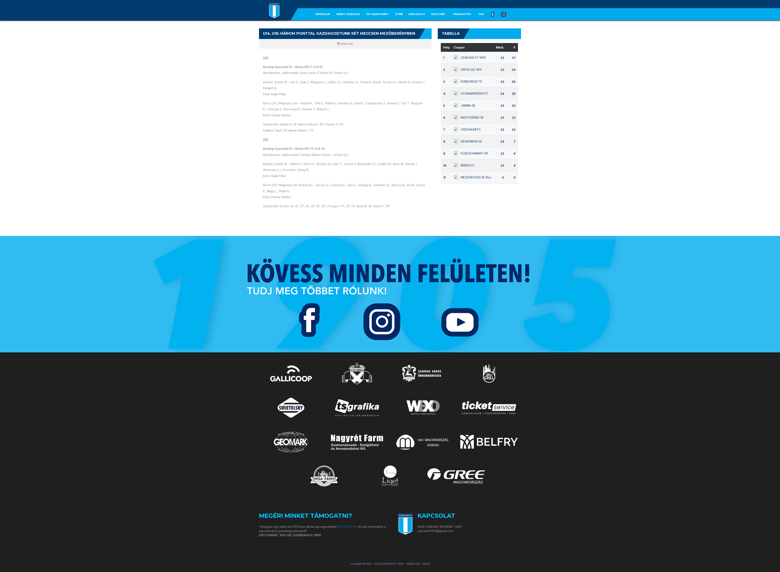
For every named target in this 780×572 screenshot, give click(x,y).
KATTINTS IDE (347, 526)
